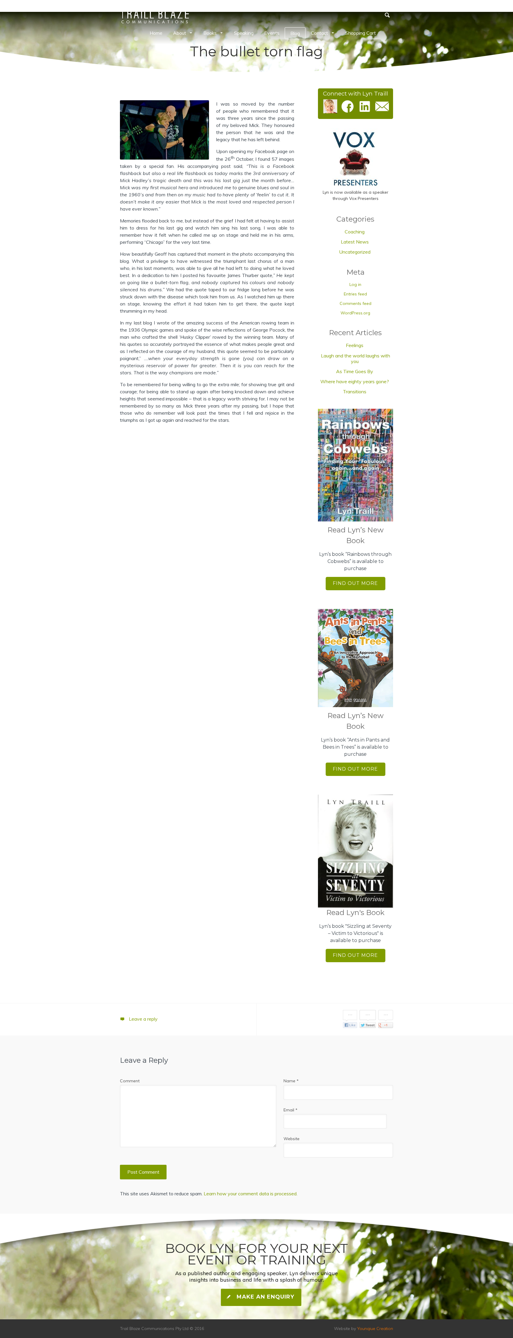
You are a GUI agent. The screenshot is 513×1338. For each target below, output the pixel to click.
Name (291, 1081)
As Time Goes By (354, 371)
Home (156, 33)
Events (271, 33)
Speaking (244, 33)
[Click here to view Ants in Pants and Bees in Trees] (355, 658)
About (179, 33)
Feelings (354, 345)
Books (210, 33)
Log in (355, 284)
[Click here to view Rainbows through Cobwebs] (355, 465)
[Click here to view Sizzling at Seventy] (355, 851)
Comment (130, 1081)
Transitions (354, 391)
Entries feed (355, 294)
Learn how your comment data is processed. (250, 1194)
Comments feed (355, 303)
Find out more (355, 583)
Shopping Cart (360, 33)
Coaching (355, 232)
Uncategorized (354, 252)
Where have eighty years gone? (354, 381)
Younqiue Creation (375, 1328)
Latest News (355, 242)
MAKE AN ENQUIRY (264, 1297)
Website (292, 1138)
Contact (319, 33)
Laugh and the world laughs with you (355, 358)
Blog (295, 33)
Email (290, 1110)
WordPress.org (355, 313)
